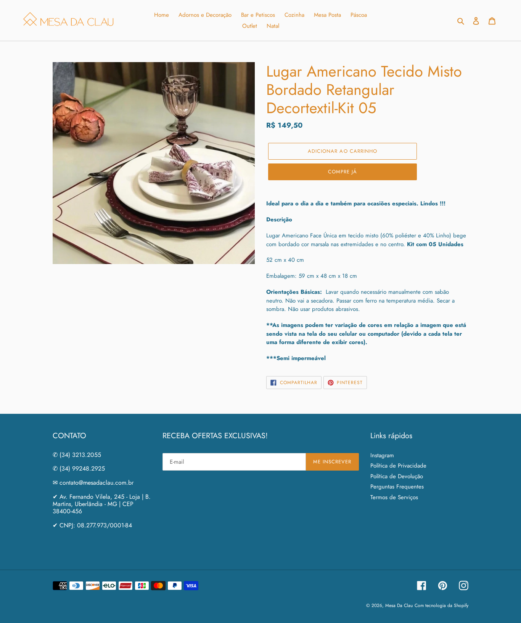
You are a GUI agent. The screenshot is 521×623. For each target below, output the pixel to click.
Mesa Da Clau (399, 605)
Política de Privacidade (398, 465)
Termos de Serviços (394, 497)
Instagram (382, 455)
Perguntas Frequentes (397, 486)
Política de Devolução (396, 476)
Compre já (342, 171)
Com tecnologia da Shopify (441, 605)
